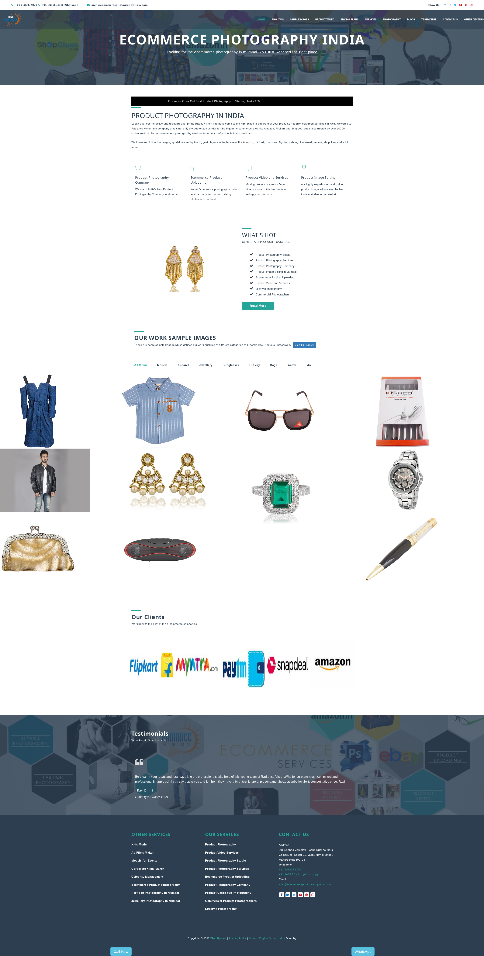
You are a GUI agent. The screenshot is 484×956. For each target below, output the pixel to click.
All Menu (140, 365)
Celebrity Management (147, 876)
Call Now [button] (121, 952)
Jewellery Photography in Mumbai (155, 900)
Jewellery (206, 365)
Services (370, 19)
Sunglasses (231, 365)
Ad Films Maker (142, 852)
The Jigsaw (218, 938)
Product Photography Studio (225, 860)
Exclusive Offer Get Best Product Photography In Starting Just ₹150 (263, 101)
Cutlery (254, 365)
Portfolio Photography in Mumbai (155, 892)
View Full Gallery (304, 345)
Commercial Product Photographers (231, 900)
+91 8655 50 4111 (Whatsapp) (298, 874)
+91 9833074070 (290, 869)
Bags (273, 365)
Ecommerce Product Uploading (227, 876)
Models (162, 365)
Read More (258, 305)
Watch (292, 365)
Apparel (183, 365)
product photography (189, 123)
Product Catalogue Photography (228, 892)
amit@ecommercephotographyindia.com (305, 884)
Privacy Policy (238, 938)
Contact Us (450, 19)
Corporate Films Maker (147, 868)
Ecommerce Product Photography (155, 884)
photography (183, 133)
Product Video (324, 19)
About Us (278, 19)
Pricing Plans (349, 19)
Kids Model (139, 844)
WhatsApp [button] (363, 952)
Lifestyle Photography (221, 908)
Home (261, 19)
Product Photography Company (227, 884)
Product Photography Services (227, 868)
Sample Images (299, 19)
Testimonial (429, 19)
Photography (392, 19)
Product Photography (220, 844)
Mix (309, 365)
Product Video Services (222, 852)
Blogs (411, 19)
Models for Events (144, 860)
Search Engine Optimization (267, 938)
